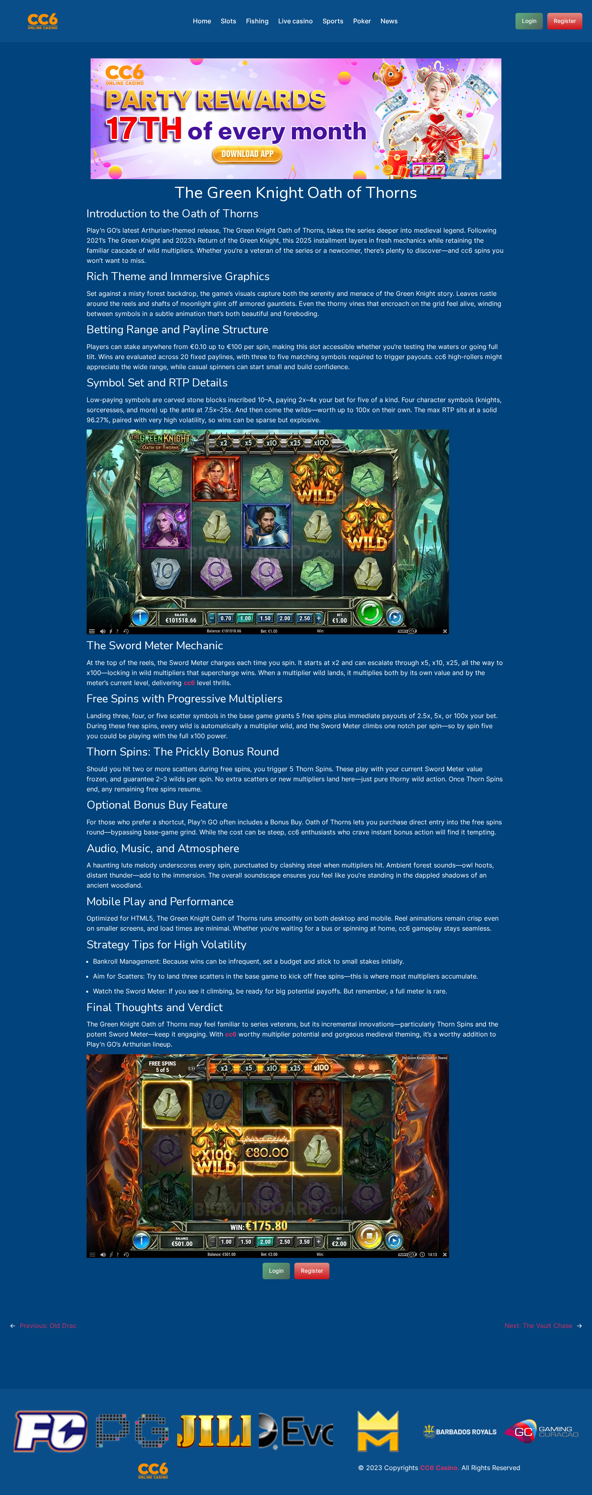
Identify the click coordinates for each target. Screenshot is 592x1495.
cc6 (190, 683)
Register (565, 20)
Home (202, 21)
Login (529, 20)
